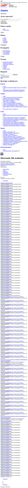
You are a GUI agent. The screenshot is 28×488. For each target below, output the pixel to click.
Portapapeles (3, 44)
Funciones (5, 65)
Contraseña (3, 20)
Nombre (3, 93)
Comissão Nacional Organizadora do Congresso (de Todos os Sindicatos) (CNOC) (15, 142)
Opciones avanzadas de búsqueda (7, 163)
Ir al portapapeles (6, 51)
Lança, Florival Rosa (10, 109)
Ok (1, 1)
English (4, 38)
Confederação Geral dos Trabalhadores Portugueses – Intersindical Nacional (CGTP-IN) (14, 90)
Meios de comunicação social (12, 136)
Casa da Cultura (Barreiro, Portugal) (13, 118)
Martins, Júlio (8, 100)
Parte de (3, 84)
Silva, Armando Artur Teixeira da (12, 97)
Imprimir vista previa (5, 164)
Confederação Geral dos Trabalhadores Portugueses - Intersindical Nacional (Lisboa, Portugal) (14, 125)
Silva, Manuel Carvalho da (11, 99)
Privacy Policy (6, 30)
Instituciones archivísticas (8, 64)
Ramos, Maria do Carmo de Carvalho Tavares (15, 106)
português (5, 42)
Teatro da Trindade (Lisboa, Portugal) (13, 117)
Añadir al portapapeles (5, 184)
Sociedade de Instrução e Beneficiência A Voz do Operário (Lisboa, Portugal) (15, 120)
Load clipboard (6, 52)
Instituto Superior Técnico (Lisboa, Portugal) (15, 115)
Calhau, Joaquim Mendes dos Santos (13, 105)
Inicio (4, 29)
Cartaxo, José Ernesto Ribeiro (12, 103)
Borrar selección (6, 50)
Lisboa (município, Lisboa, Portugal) (13, 123)
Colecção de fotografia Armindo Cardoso (15, 87)
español (4, 40)
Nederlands (5, 41)
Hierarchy (11, 164)
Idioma (2, 32)
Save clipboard (6, 54)
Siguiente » (5, 479)
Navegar (2, 56)
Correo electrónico (5, 19)
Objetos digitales (6, 69)
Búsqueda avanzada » (5, 77)
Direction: (3, 177)
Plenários (8, 131)
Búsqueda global (5, 76)
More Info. (8, 3)
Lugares (4, 67)
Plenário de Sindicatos (10, 133)
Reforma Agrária (9, 143)
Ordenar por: (3, 165)
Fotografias (8, 134)
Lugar (2, 111)
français (4, 39)
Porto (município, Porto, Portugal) (13, 122)
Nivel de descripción (6, 147)
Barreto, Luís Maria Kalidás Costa (13, 104)
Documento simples (10, 150)
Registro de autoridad (7, 63)
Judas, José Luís (9, 102)
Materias (5, 66)
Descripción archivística (8, 62)
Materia (3, 128)
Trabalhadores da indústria (11, 140)
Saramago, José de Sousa (11, 98)
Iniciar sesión (3, 13)
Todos (4, 86)
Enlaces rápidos (4, 23)
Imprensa (8, 144)
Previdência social (9, 135)
